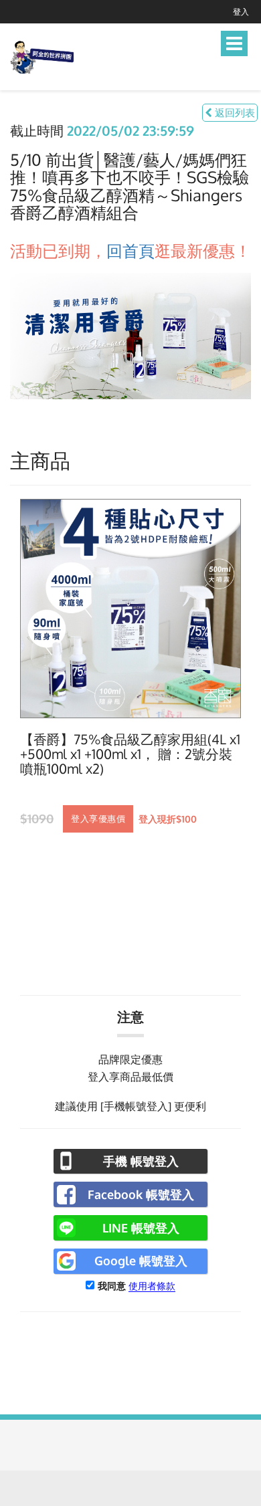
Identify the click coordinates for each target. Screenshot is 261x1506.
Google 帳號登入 (140, 1260)
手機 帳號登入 (141, 1161)
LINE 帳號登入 (140, 1227)
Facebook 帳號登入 (141, 1194)
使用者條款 (151, 1285)
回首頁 (130, 250)
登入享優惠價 (98, 818)
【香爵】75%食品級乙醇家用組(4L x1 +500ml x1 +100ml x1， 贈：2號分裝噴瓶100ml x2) (130, 754)
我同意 (112, 1285)
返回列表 (233, 112)
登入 (241, 12)
